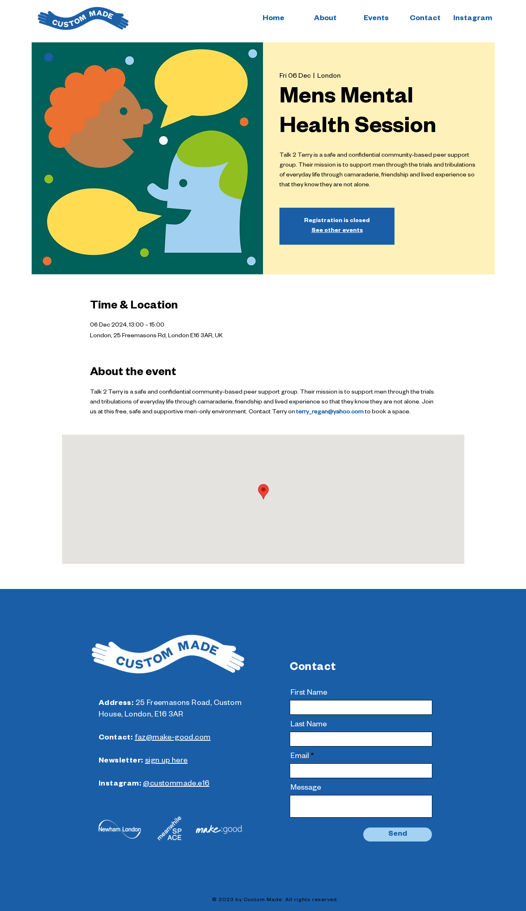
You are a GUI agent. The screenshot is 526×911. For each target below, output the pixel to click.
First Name (309, 693)
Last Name (309, 725)
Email (300, 757)
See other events (337, 231)
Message (306, 788)
